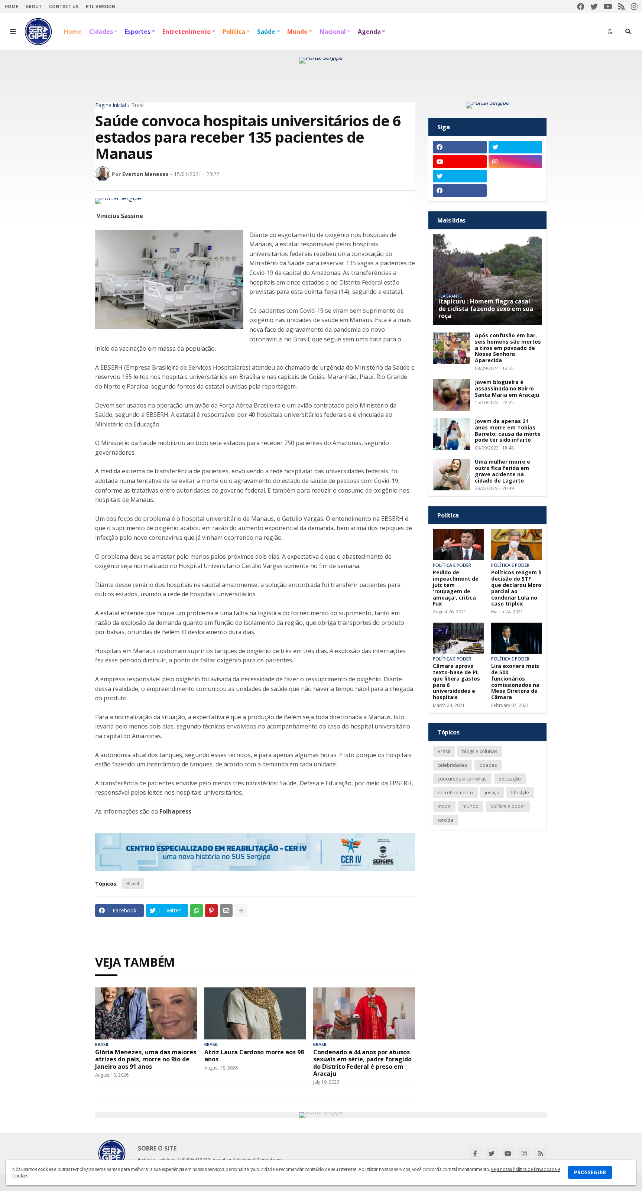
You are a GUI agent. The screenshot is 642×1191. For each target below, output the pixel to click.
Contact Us (63, 6)
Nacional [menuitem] (333, 31)
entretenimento (455, 792)
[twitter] (594, 6)
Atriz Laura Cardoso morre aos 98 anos (254, 1056)
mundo (471, 806)
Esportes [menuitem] (137, 31)
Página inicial (110, 105)
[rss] (621, 6)
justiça (492, 792)
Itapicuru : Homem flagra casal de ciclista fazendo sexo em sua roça (485, 308)
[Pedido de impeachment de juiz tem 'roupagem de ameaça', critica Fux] (458, 544)
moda (444, 806)
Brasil (138, 105)
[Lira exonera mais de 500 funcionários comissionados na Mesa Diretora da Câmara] (516, 638)
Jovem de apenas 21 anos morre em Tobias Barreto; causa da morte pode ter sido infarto (508, 430)
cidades (488, 765)
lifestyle (520, 792)
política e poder (507, 806)
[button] (13, 31)
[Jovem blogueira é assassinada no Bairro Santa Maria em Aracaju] (451, 395)
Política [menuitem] (234, 31)
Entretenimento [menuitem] (186, 31)
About (34, 6)
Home (11, 6)
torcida (445, 820)
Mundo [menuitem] (297, 31)
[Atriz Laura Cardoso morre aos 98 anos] (255, 1013)
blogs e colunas (479, 751)
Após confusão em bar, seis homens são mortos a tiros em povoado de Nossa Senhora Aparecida (508, 348)
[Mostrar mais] (241, 910)
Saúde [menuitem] (266, 31)
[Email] (226, 910)
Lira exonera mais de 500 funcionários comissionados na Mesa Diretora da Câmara (515, 682)
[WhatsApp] (196, 910)
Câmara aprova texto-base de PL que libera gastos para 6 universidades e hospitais (456, 682)
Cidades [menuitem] (101, 31)
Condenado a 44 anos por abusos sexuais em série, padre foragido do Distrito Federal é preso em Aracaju (362, 1063)
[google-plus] (515, 176)
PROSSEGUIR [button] (590, 1172)
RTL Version (101, 6)
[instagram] (634, 6)
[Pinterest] (211, 910)
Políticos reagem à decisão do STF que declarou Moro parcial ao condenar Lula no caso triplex (516, 588)
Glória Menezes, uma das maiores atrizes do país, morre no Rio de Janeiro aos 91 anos (145, 1059)
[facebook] (580, 6)
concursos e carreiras (462, 778)
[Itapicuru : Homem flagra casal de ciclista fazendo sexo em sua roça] (487, 279)
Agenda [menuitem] (369, 31)
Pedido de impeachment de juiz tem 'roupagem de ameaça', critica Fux (456, 588)
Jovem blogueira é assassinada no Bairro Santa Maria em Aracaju (507, 388)
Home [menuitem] (73, 31)
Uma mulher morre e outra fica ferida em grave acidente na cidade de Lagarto (502, 471)
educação (510, 778)
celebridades (452, 765)
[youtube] (608, 6)
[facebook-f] (475, 1153)
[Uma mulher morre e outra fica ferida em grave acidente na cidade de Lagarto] (451, 474)
